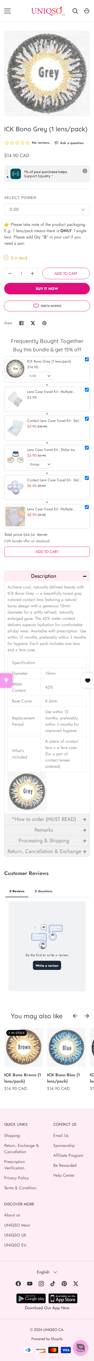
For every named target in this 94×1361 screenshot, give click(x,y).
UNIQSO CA (53, 1329)
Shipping (12, 1136)
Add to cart (66, 273)
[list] (47, 73)
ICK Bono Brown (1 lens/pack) (22, 1078)
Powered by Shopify (47, 1338)
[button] (47, 576)
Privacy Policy (16, 1178)
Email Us (60, 1136)
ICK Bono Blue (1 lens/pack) (63, 1078)
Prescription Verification (14, 1165)
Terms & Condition (20, 1188)
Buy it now (47, 288)
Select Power (20, 198)
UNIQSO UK (15, 1235)
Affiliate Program (68, 1155)
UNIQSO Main (17, 1225)
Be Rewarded (65, 1165)
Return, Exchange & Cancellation (21, 1148)
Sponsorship (64, 1145)
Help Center (63, 1175)
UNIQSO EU (15, 1245)
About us (12, 1215)
